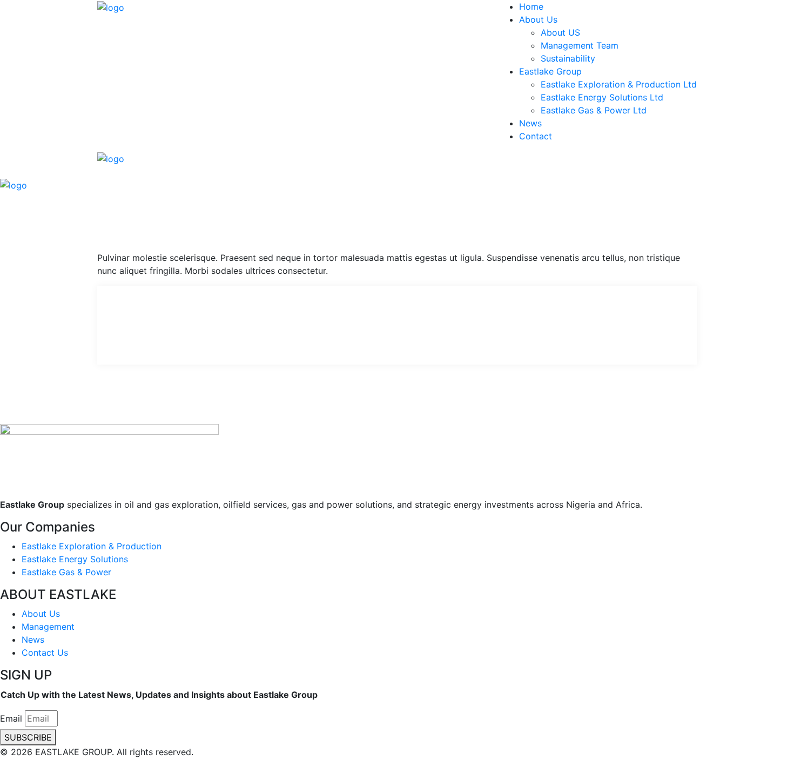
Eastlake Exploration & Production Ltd (619, 84)
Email (11, 718)
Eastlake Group (550, 71)
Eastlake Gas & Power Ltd (594, 110)
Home (531, 6)
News (530, 123)
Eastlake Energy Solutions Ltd (602, 97)
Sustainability (568, 58)
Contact (535, 136)
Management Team (579, 45)
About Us (538, 19)
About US (560, 32)
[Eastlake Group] (110, 6)
